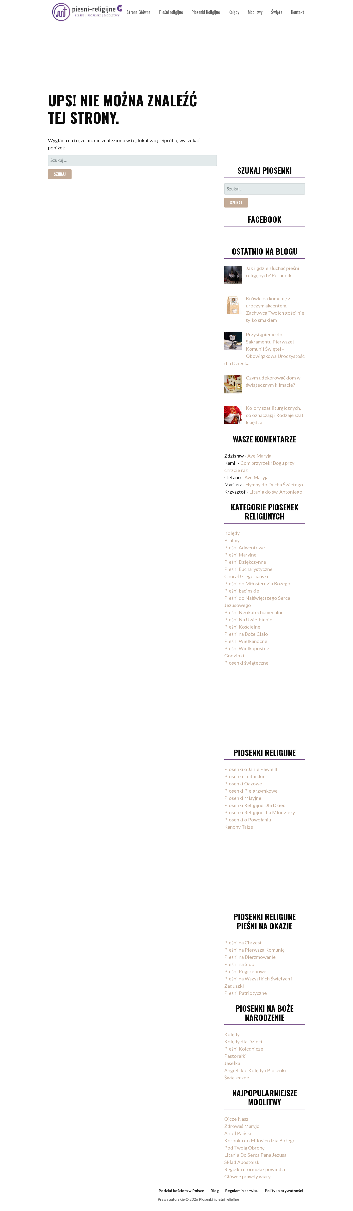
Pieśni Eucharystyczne (248, 569)
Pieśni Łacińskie (241, 590)
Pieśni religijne (171, 12)
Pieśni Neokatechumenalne (254, 612)
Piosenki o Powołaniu (247, 819)
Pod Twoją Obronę (244, 1147)
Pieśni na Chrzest (243, 942)
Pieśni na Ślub (239, 964)
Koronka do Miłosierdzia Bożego (260, 1140)
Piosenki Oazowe (243, 783)
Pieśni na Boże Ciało (246, 634)
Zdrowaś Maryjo (242, 1126)
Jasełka (232, 1063)
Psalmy (232, 540)
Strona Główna (139, 12)
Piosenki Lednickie (245, 776)
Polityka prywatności (284, 1190)
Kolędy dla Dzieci (243, 1041)
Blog (215, 1190)
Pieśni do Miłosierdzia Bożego (257, 583)
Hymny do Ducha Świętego (274, 484)
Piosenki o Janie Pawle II (250, 769)
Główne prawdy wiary (247, 1176)
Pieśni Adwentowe (244, 547)
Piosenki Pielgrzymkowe (251, 791)
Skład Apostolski (242, 1162)
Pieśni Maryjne (240, 554)
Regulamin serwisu (241, 1190)
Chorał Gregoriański (246, 576)
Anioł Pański (237, 1133)
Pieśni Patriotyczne (245, 993)
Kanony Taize (238, 827)
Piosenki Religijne (206, 12)
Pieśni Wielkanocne (245, 641)
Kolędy (234, 12)
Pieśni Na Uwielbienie (248, 619)
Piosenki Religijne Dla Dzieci (255, 805)
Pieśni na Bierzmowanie (250, 957)
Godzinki (234, 655)
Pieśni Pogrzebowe (245, 971)
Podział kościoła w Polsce (181, 1190)
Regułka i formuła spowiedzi (254, 1169)
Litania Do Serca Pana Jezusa (255, 1155)
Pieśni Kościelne (242, 627)
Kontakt (297, 12)
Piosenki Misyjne (242, 798)
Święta (276, 12)
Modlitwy (255, 12)
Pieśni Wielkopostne (246, 648)
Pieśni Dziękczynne (245, 562)
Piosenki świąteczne (246, 663)
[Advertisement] (176, 43)
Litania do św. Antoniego (275, 492)
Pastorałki (235, 1056)
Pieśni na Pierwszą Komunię (254, 950)
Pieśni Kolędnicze (243, 1049)
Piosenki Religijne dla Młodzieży (259, 812)
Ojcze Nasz (236, 1119)
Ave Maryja (259, 456)
